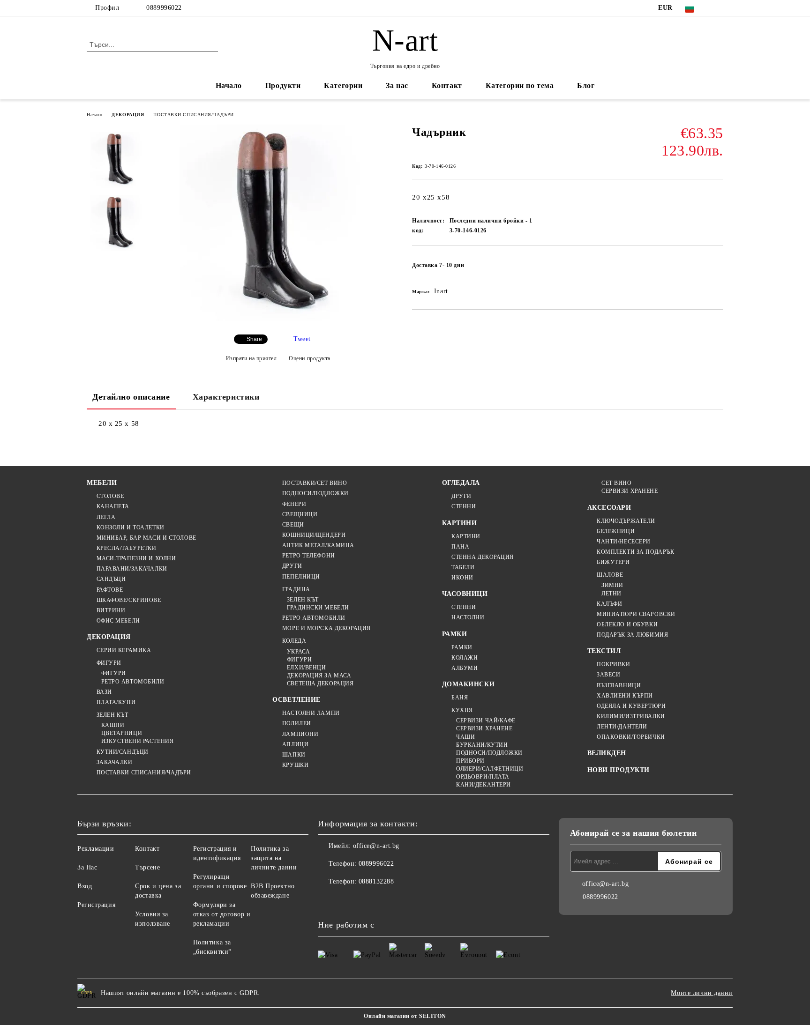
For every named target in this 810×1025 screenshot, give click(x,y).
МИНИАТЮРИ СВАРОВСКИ (636, 614)
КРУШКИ (295, 765)
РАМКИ (454, 634)
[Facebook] (718, 8)
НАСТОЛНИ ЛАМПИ (310, 713)
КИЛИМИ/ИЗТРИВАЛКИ (631, 716)
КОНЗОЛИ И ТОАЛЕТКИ (131, 527)
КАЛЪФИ (609, 604)
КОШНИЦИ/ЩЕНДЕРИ (313, 535)
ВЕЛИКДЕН (606, 753)
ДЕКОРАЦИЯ (128, 114)
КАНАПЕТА (113, 506)
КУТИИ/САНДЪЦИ (123, 752)
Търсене (147, 867)
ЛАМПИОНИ (300, 734)
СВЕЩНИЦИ (299, 514)
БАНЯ (459, 697)
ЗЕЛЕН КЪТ (112, 715)
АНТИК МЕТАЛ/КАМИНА (318, 545)
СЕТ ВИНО (616, 483)
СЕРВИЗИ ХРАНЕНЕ (484, 728)
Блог (585, 85)
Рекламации (95, 848)
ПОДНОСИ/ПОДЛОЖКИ (315, 493)
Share (254, 339)
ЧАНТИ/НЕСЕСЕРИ (624, 541)
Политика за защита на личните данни (274, 858)
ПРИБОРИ (470, 761)
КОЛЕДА (294, 641)
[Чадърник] (278, 319)
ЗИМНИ (612, 585)
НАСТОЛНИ (467, 617)
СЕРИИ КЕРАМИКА (124, 650)
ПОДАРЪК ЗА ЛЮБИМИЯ (632, 634)
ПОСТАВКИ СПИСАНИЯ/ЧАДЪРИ (193, 114)
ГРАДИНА (296, 589)
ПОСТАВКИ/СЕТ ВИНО (314, 483)
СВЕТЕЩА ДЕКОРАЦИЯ (320, 683)
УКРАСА (298, 651)
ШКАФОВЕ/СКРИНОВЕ (129, 600)
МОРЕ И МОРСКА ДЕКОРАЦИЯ (326, 628)
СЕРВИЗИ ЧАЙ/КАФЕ (486, 720)
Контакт (447, 85)
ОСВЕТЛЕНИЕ (296, 699)
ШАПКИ (293, 754)
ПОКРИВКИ (613, 664)
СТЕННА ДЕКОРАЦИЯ (482, 557)
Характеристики (226, 396)
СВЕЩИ (293, 524)
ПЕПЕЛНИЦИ (301, 576)
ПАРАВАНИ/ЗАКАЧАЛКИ (132, 568)
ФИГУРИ (109, 663)
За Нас (87, 867)
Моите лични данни (702, 992)
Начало (229, 85)
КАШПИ (112, 725)
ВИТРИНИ (111, 610)
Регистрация (96, 904)
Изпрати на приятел (251, 358)
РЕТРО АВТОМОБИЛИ (133, 681)
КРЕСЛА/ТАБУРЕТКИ (127, 548)
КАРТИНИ (459, 523)
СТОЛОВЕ (110, 496)
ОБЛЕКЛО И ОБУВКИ (627, 624)
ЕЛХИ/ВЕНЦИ (306, 667)
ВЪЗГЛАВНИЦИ (619, 685)
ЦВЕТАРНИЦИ (121, 733)
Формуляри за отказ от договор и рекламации (222, 914)
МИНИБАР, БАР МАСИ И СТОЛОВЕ (146, 538)
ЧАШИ (465, 737)
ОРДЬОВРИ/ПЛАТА (483, 776)
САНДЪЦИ (111, 579)
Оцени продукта (309, 358)
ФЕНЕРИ (294, 504)
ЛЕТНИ (611, 593)
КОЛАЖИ (464, 657)
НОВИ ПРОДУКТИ (618, 769)
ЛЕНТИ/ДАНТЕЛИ (622, 726)
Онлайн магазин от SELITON (405, 1016)
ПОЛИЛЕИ (296, 723)
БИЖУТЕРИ (613, 562)
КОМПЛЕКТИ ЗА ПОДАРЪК (635, 552)
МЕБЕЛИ (102, 482)
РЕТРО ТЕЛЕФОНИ (308, 555)
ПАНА (460, 546)
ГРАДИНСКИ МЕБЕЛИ (318, 607)
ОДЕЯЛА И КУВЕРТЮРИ (631, 706)
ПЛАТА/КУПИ (116, 702)
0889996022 (164, 7)
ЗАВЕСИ (608, 674)
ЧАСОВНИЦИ (465, 593)
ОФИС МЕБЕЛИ (118, 620)
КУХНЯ (462, 710)
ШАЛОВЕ (610, 575)
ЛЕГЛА (106, 517)
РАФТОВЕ (110, 590)
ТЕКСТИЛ (604, 650)
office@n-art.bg (376, 845)
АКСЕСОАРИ (609, 507)
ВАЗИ (104, 692)
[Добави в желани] (716, 268)
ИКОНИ (462, 577)
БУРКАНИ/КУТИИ (482, 745)
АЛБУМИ (464, 668)
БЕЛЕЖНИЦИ (616, 531)
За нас (397, 85)
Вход (84, 886)
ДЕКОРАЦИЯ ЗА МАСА (319, 675)
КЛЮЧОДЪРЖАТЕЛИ (626, 521)
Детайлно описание (131, 396)
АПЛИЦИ (295, 744)
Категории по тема (520, 85)
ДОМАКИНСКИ (468, 684)
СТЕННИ (463, 506)
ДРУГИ (292, 566)
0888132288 (376, 881)
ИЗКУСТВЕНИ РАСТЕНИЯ (137, 741)
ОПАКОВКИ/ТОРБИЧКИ (631, 737)
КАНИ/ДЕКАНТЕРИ (483, 784)
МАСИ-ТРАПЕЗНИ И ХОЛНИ (136, 558)
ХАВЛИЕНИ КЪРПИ (625, 695)
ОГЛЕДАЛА (461, 482)
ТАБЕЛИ (462, 567)
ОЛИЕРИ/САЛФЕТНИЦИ (490, 768)
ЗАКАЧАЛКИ (115, 762)
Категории (343, 85)
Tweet (302, 338)
